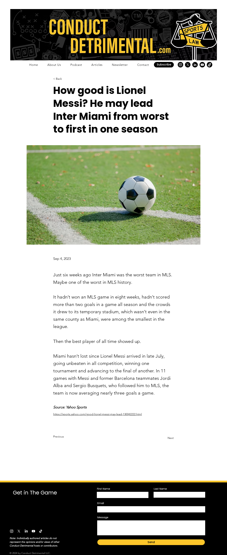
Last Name (160, 489)
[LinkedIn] (195, 64)
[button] (164, 64)
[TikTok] (209, 64)
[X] (187, 64)
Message (102, 517)
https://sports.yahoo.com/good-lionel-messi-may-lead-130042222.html (97, 414)
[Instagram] (180, 64)
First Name (103, 489)
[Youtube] (33, 531)
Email (100, 503)
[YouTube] (202, 64)
